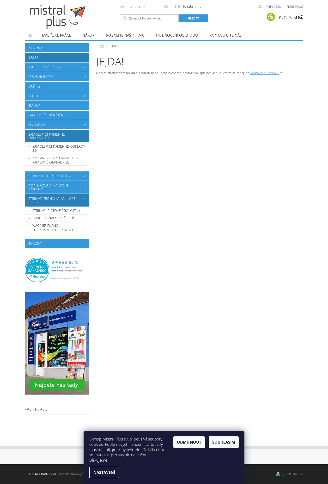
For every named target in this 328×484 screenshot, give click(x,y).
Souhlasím (223, 442)
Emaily (34, 105)
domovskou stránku (264, 73)
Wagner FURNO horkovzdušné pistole (53, 227)
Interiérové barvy (44, 67)
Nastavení (104, 472)
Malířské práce (56, 35)
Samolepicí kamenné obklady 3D (46, 136)
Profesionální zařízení (53, 218)
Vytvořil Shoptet (292, 474)
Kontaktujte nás (225, 35)
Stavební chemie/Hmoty (49, 176)
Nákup (88, 35)
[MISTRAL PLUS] (57, 17)
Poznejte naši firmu (125, 35)
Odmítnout (189, 442)
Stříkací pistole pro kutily (56, 210)
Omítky (34, 86)
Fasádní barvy (40, 76)
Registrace (294, 7)
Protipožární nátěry (46, 115)
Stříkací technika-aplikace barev (52, 200)
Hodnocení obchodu (177, 35)
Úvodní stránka (30, 35)
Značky (34, 243)
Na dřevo (36, 124)
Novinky (35, 47)
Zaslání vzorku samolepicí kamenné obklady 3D (56, 160)
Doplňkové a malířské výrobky (48, 187)
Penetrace (37, 96)
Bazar (33, 57)
